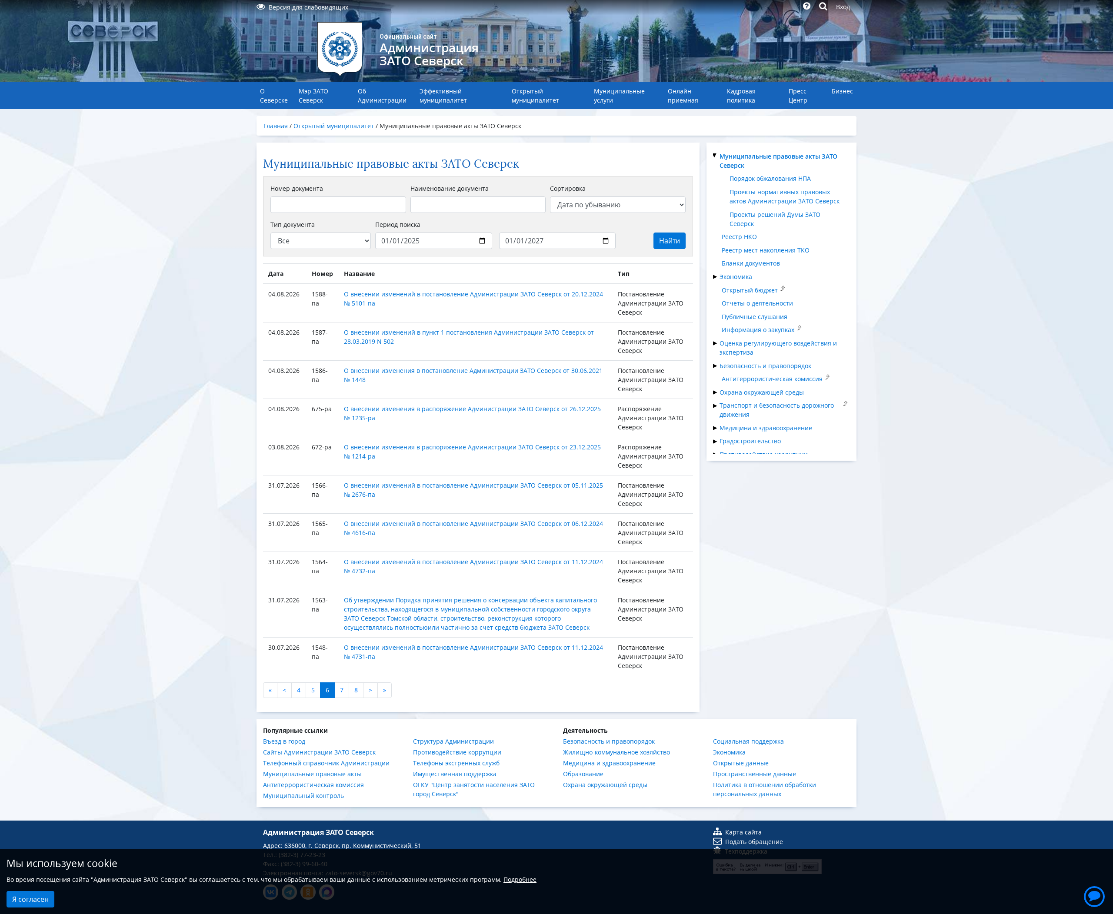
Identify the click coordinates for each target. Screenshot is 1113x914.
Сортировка (568, 188)
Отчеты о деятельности (757, 303)
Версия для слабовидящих (308, 7)
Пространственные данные (754, 774)
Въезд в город (284, 741)
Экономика (736, 277)
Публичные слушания (754, 316)
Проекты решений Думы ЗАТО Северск (775, 219)
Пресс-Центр (799, 95)
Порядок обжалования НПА (770, 178)
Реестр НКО (739, 237)
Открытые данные (741, 763)
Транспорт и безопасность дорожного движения (777, 410)
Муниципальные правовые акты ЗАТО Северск (778, 161)
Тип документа (292, 224)
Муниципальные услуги (619, 95)
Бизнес (842, 91)
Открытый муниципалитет (535, 95)
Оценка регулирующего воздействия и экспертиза (778, 347)
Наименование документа (449, 188)
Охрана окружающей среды (762, 392)
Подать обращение (754, 842)
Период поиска (397, 224)
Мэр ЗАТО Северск (313, 95)
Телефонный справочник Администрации (326, 763)
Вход (843, 7)
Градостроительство (750, 441)
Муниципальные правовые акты (312, 774)
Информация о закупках (758, 330)
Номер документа (296, 188)
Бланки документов (751, 263)
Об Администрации (382, 95)
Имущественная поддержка (455, 774)
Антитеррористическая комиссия (772, 379)
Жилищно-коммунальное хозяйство (616, 752)
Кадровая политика (741, 95)
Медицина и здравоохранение (766, 428)
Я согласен (30, 899)
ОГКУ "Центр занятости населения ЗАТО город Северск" (474, 789)
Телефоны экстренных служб (456, 763)
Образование (583, 774)
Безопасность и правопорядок (765, 366)
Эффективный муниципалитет (443, 95)
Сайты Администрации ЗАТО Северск (319, 752)
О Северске (274, 95)
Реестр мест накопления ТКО (766, 250)
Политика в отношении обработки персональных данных (764, 789)
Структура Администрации (453, 741)
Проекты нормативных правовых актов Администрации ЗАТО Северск (785, 196)
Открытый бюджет (750, 290)
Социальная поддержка (748, 741)
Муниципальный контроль (303, 795)
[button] (1094, 895)
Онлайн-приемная (683, 95)
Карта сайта (743, 832)
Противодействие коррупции (457, 752)
